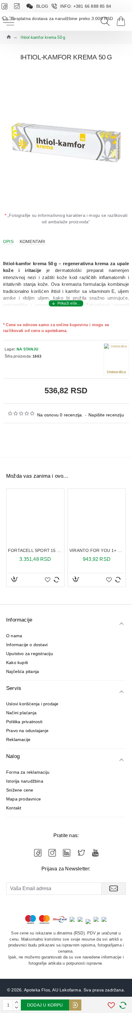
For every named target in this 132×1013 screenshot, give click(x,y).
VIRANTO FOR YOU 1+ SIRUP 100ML (96, 550)
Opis (8, 241)
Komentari (32, 241)
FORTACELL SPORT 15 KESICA (35, 550)
